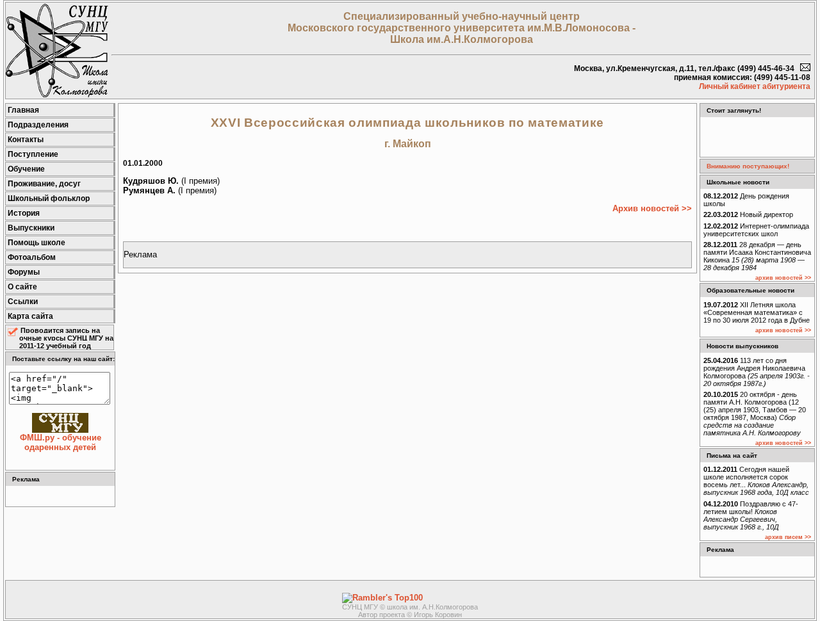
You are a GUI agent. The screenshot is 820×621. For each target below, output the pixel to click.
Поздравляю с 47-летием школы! (750, 515)
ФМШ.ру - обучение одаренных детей (60, 442)
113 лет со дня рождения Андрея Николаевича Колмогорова (756, 372)
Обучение (26, 169)
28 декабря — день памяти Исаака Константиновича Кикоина (757, 256)
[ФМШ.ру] (57, 94)
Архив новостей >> (652, 208)
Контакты (26, 139)
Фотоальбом (32, 257)
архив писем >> (788, 537)
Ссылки (23, 301)
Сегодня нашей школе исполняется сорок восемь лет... (756, 480)
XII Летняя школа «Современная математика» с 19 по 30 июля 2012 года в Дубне (756, 312)
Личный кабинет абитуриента (754, 86)
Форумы (24, 272)
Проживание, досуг (44, 183)
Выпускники (31, 227)
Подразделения (38, 124)
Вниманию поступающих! (748, 166)
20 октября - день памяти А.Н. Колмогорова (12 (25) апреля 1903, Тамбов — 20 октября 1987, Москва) (754, 414)
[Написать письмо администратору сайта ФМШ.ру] (805, 68)
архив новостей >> (783, 278)
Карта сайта (30, 316)
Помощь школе (36, 242)
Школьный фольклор (49, 198)
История (24, 213)
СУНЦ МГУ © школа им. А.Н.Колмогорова (410, 607)
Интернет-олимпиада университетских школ (756, 230)
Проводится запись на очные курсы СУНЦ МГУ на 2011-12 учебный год (66, 338)
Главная (23, 110)
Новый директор (748, 214)
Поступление (33, 154)
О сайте (22, 286)
